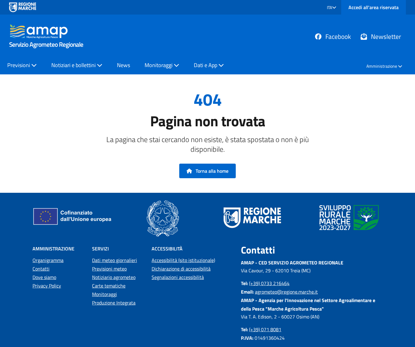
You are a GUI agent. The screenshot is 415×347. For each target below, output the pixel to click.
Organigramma (48, 260)
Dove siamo (44, 277)
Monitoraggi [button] (159, 65)
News (123, 65)
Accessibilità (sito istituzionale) (183, 260)
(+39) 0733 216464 (269, 283)
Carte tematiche (108, 285)
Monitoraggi (104, 294)
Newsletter (385, 36)
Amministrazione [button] (382, 66)
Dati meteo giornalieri (114, 260)
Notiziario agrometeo (113, 277)
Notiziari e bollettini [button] (74, 65)
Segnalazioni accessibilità (178, 277)
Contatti (41, 268)
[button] (331, 7)
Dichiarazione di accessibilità (181, 268)
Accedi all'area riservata (373, 7)
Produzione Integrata (113, 302)
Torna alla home (211, 171)
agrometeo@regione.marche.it (286, 291)
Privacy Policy (47, 285)
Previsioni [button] (19, 65)
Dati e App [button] (206, 65)
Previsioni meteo (109, 268)
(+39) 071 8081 (265, 329)
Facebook (337, 36)
